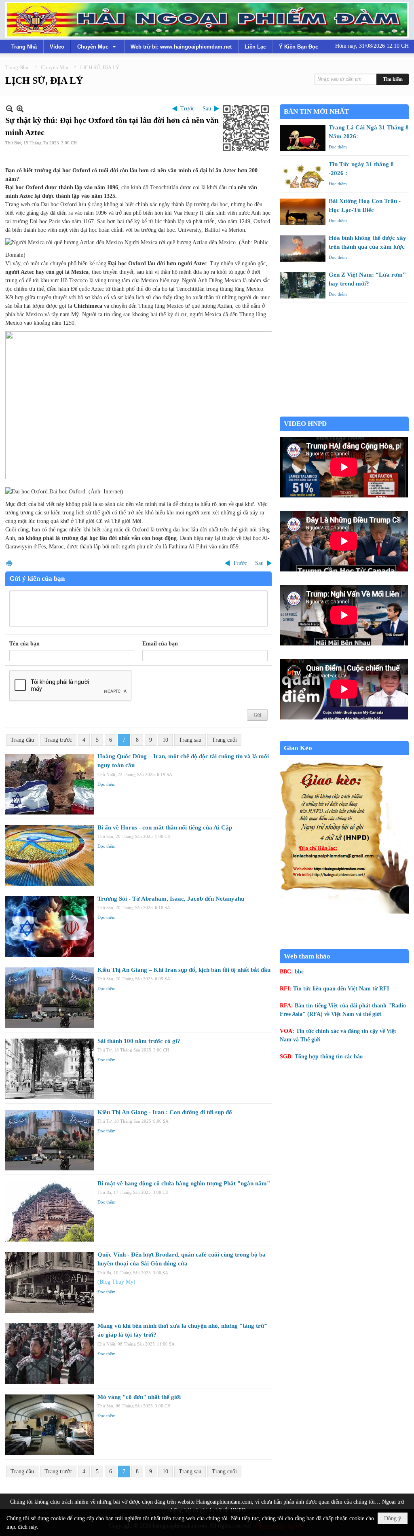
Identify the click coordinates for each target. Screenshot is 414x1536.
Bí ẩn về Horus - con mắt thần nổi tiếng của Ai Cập (164, 827)
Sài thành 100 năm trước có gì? (138, 1041)
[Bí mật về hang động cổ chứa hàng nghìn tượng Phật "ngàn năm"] (49, 1211)
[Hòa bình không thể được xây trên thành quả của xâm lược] (302, 248)
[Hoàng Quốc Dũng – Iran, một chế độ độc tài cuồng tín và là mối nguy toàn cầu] (49, 784)
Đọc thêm (106, 784)
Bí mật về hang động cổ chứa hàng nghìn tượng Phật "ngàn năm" (183, 1183)
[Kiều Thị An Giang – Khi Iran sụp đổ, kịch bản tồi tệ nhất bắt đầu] (49, 997)
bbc (299, 972)
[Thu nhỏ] (9, 108)
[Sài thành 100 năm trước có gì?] (49, 1069)
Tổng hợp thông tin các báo (329, 1057)
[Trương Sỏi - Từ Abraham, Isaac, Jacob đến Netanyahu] (49, 926)
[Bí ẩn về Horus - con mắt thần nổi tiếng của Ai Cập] (49, 855)
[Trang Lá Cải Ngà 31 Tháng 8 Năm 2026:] (302, 138)
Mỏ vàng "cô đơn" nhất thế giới (139, 1397)
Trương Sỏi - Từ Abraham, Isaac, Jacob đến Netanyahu (170, 898)
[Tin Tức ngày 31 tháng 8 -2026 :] (302, 175)
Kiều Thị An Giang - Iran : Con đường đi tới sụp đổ (164, 1112)
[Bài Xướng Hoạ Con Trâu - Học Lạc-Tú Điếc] (302, 212)
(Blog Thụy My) (116, 1282)
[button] (97, 46)
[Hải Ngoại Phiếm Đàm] (207, 20)
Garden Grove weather (344, 412)
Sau (207, 109)
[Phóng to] (20, 108)
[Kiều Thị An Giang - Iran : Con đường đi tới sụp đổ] (49, 1140)
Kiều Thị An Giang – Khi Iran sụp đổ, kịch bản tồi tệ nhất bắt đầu (183, 970)
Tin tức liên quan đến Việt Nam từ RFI (341, 989)
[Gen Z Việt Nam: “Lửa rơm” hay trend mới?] (302, 285)
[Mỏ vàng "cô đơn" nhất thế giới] (49, 1424)
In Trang (9, 563)
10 (165, 740)
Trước (187, 109)
